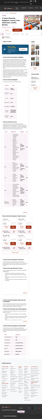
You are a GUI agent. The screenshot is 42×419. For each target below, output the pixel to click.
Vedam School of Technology (5, 396)
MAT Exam (20, 376)
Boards (8, 2)
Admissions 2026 (16, 33)
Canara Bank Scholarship (26, 388)
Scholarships (12, 2)
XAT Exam (20, 381)
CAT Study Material (26, 372)
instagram (39, 408)
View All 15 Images (35, 68)
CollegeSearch (9, 8)
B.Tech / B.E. (5, 219)
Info (2, 33)
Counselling (21, 2)
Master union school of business (6, 390)
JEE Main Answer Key (27, 378)
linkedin (35, 408)
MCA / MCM (20, 235)
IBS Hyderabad (4, 374)
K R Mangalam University (4, 372)
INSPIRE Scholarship (26, 382)
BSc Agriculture (13, 389)
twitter (32, 408)
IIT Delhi (3, 382)
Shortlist (6, 30)
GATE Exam (21, 371)
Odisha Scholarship (26, 385)
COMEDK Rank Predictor (35, 381)
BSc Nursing (12, 385)
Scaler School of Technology (5, 388)
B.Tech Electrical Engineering (13, 384)
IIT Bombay (4, 380)
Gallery (27, 33)
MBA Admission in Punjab (35, 385)
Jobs (29, 2)
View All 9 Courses (15, 252)
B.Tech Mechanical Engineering (13, 379)
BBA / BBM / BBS (6, 235)
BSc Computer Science (14, 387)
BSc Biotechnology (13, 391)
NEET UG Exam (21, 383)
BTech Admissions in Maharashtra (34, 390)
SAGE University (4, 378)
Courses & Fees (8, 33)
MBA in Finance (13, 368)
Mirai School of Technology (4, 393)
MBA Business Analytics (12, 373)
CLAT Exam (21, 373)
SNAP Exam (21, 380)
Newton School (4, 385)
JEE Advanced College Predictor (34, 379)
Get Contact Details (35, 88)
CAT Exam (20, 369)
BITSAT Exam (21, 385)
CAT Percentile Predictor (35, 373)
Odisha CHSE (26, 393)
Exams (5, 2)
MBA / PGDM (21, 219)
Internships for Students (26, 398)
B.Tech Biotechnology (14, 376)
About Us (21, 408)
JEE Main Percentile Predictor (34, 376)
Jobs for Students (27, 400)
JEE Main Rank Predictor (35, 370)
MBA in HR (12, 370)
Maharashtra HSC (27, 390)
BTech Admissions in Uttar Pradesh (35, 388)
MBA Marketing (13, 374)
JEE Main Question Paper (27, 375)
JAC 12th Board (27, 395)
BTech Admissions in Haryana (34, 396)
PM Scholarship (27, 379)
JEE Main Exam (21, 378)
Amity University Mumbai (5, 376)
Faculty (22, 33)
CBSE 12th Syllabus (26, 369)
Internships (26, 2)
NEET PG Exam (21, 374)
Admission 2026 (17, 3)
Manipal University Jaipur (5, 369)
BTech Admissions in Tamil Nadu (34, 393)
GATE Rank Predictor (34, 368)
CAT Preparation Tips (21, 388)
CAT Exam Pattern (20, 392)
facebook (29, 408)
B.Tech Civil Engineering (14, 381)
